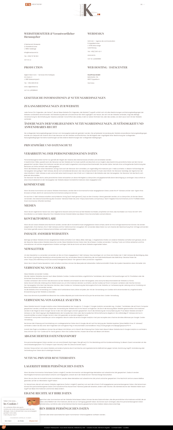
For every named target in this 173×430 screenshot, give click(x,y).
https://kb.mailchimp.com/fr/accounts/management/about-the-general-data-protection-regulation (65, 260)
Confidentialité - (117, 428)
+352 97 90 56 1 (36, 4)
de (141, 4)
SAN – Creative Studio (89, 428)
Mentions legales (104, 428)
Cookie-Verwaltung (112, 296)
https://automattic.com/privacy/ (92, 199)
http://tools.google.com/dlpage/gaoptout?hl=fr (114, 326)
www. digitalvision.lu (31, 87)
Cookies (126, 428)
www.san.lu (91, 55)
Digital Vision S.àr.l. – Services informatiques (39, 75)
